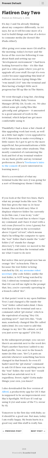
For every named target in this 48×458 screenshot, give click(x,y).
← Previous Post (12, 431)
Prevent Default (11, 3)
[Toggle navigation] (43, 3)
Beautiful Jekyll (29, 453)
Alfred (5, 391)
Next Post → (38, 431)
